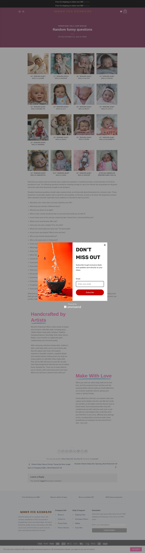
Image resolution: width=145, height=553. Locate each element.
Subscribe (90, 292)
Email (78, 279)
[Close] (104, 245)
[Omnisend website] (72, 306)
